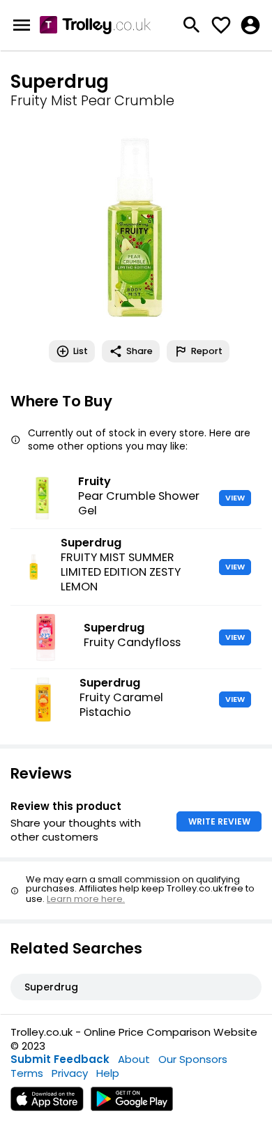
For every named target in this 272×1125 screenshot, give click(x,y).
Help (107, 1073)
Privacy (70, 1073)
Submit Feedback (59, 1059)
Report (206, 351)
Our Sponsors (192, 1059)
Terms (26, 1073)
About (134, 1059)
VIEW (235, 497)
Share (139, 351)
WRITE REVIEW (219, 821)
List (80, 351)
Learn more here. (86, 898)
